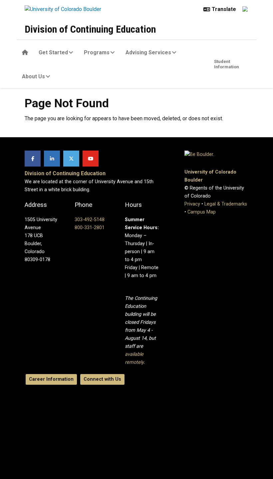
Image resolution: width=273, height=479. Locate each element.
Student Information (226, 64)
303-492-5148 (90, 220)
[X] (71, 159)
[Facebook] (33, 159)
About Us (33, 76)
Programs (97, 52)
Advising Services (148, 52)
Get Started (53, 52)
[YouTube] (91, 159)
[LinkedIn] (52, 159)
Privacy (192, 204)
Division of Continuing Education (90, 29)
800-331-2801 (90, 228)
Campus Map (201, 212)
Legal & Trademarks (225, 204)
